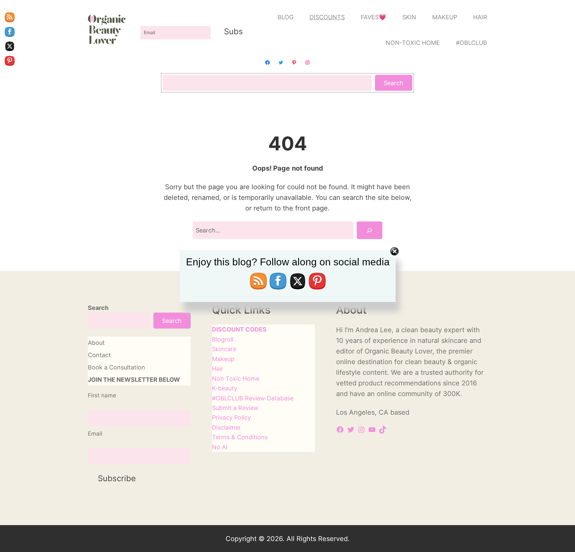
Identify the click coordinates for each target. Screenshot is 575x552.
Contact (99, 354)
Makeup (223, 358)
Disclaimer (226, 427)
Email (95, 433)
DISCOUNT (228, 329)
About (96, 342)
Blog (218, 339)
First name (102, 395)
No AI (220, 447)
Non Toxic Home (235, 378)
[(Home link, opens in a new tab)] (107, 30)
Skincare (224, 348)
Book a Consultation (116, 367)
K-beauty (224, 388)
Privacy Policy (231, 417)
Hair (217, 368)
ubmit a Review (237, 407)
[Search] (369, 230)
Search (393, 82)
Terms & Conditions (240, 437)
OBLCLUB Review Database (254, 398)
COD (252, 329)
